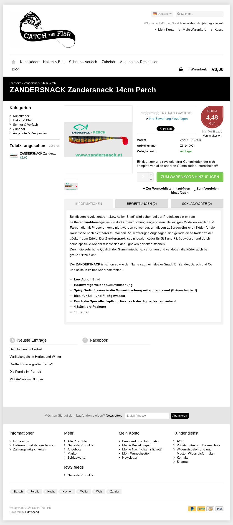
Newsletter (129, 457)
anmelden (188, 23)
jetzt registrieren (212, 23)
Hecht (51, 491)
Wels (99, 491)
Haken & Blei (53, 62)
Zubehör (108, 62)
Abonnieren (179, 415)
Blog (15, 69)
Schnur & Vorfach (83, 62)
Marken (73, 453)
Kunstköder (29, 62)
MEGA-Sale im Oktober (26, 379)
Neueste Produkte (81, 445)
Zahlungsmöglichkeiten (29, 449)
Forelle (35, 491)
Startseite (14, 62)
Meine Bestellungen (136, 445)
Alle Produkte (77, 441)
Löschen (54, 145)
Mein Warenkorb (194, 29)
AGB (180, 441)
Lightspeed (32, 512)
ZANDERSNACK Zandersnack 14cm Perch (49, 153)
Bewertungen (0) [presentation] (142, 203)
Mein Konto (166, 29)
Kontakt (182, 457)
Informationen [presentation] (88, 203)
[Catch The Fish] (63, 29)
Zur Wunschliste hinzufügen (168, 188)
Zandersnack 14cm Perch (40, 83)
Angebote (74, 449)
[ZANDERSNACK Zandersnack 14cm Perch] (71, 192)
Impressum (21, 441)
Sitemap (183, 461)
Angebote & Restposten (139, 62)
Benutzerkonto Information (141, 441)
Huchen (67, 491)
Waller (84, 491)
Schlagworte (76, 457)
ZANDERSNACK (190, 140)
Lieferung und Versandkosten (34, 445)
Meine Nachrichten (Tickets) (142, 449)
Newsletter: (83, 415)
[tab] (87, 203)
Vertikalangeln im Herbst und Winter (35, 356)
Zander (114, 491)
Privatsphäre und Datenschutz (198, 445)
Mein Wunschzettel (135, 453)
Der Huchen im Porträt (26, 349)
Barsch (18, 491)
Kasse (219, 29)
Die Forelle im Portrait (25, 371)
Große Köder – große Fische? (31, 364)
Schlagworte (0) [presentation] (197, 203)
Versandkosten (212, 135)
